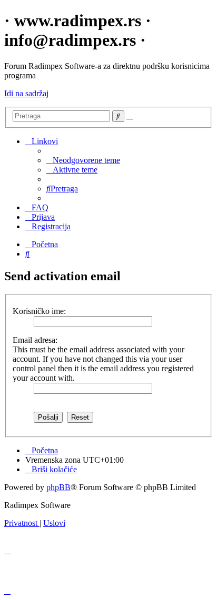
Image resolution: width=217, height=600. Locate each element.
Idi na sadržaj (26, 93)
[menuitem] (83, 160)
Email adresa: (35, 339)
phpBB (58, 487)
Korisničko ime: (39, 311)
